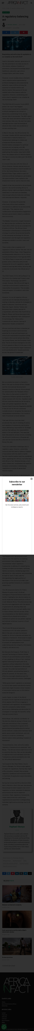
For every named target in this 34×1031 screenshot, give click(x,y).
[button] (31, 478)
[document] (17, 515)
